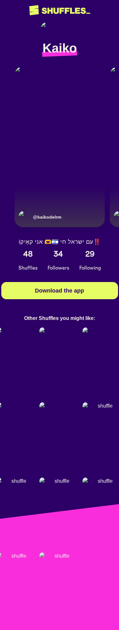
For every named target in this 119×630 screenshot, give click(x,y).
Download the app (59, 290)
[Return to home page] (59, 10)
